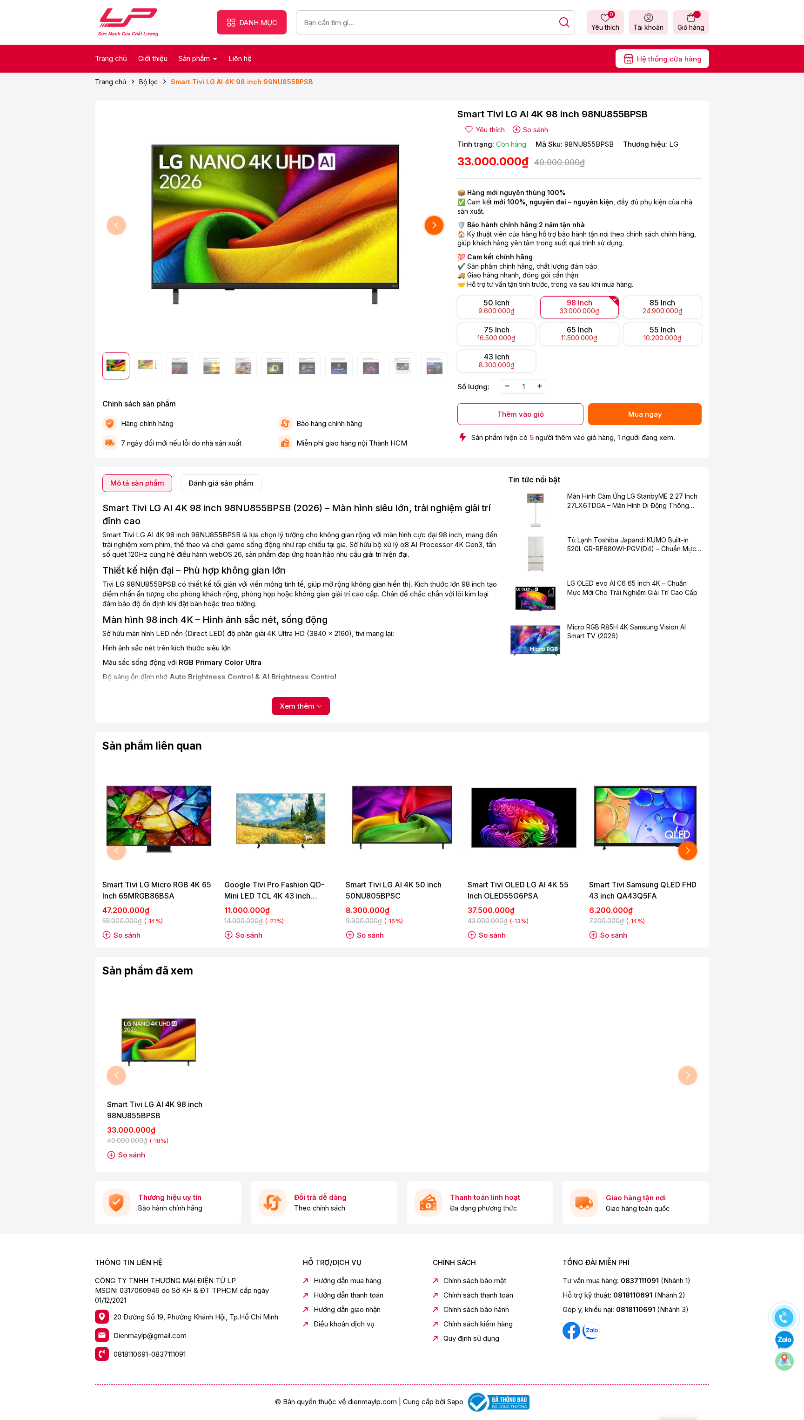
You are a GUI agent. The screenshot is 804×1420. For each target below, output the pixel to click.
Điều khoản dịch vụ (344, 1323)
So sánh (535, 129)
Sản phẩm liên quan (152, 745)
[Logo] (128, 21)
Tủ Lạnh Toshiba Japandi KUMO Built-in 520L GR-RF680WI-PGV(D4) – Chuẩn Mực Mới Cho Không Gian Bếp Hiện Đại (631, 545)
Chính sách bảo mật (474, 1280)
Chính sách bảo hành (476, 1309)
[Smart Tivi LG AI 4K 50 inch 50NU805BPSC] (402, 818)
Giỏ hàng (690, 27)
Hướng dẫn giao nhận (347, 1309)
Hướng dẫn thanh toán (348, 1295)
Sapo (455, 1401)
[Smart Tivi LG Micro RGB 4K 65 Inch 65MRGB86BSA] (158, 818)
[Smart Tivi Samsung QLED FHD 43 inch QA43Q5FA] (645, 818)
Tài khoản (648, 27)
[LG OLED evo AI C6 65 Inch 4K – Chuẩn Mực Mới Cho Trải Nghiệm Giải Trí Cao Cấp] (535, 597)
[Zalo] (591, 1329)
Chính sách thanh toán (478, 1295)
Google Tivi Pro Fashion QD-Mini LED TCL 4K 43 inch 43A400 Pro (274, 890)
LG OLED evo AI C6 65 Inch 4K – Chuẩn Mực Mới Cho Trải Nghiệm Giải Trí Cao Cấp (632, 587)
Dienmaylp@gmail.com (150, 1335)
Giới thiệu (153, 58)
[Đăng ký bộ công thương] (497, 1401)
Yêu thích (605, 22)
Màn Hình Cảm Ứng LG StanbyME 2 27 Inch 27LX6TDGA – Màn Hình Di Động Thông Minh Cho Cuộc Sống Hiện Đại (632, 501)
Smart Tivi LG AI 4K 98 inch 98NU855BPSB (154, 1110)
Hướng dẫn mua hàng (347, 1280)
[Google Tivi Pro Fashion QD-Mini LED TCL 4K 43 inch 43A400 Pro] (280, 818)
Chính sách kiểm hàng (478, 1323)
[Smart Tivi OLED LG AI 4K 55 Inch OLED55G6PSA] (524, 818)
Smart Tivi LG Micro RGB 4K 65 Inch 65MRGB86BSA (156, 890)
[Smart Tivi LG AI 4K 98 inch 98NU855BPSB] (158, 1043)
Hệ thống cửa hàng (669, 58)
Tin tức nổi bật (534, 479)
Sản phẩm (195, 58)
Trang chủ (111, 58)
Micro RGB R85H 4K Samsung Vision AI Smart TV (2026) (626, 631)
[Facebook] (572, 1329)
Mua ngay (645, 414)
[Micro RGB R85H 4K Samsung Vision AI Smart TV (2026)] (535, 640)
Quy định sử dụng (471, 1338)
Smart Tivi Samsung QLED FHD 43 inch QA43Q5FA (643, 890)
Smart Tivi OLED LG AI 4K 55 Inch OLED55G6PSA (518, 890)
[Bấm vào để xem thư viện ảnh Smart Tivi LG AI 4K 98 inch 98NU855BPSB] (275, 225)
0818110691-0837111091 (150, 1354)
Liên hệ (240, 58)
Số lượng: (473, 386)
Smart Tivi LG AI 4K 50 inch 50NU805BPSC (394, 890)
